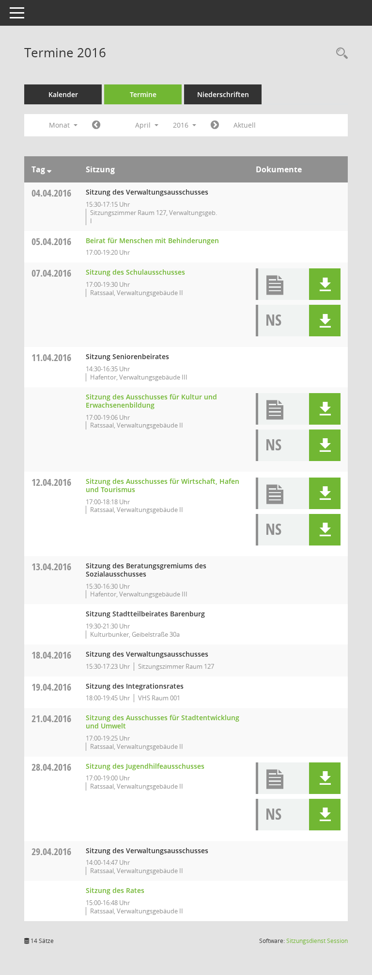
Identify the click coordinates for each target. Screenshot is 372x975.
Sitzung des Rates (115, 890)
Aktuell (244, 125)
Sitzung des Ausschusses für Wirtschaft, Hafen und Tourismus (162, 485)
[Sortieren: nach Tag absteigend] (49, 169)
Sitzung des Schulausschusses (135, 272)
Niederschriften (223, 94)
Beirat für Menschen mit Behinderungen (152, 240)
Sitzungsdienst (317, 941)
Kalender (63, 94)
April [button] (144, 125)
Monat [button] (60, 125)
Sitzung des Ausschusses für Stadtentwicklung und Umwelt (162, 721)
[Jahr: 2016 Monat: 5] (214, 125)
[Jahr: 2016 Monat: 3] (96, 125)
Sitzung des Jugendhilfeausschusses (145, 766)
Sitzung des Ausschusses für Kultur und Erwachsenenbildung (151, 401)
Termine (143, 94)
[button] (325, 284)
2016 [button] (181, 125)
